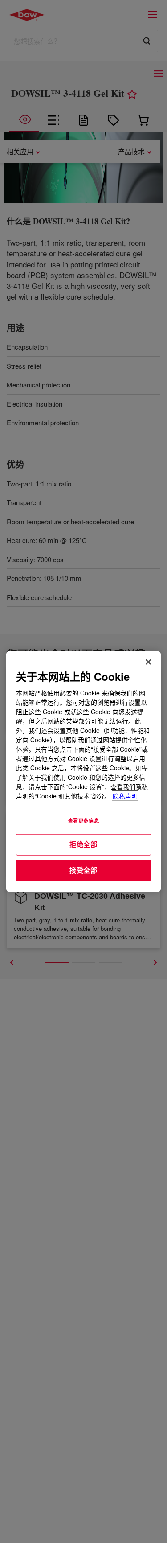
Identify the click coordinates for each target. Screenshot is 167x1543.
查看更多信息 (83, 820)
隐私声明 (125, 795)
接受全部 (83, 870)
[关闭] (148, 661)
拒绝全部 (83, 844)
